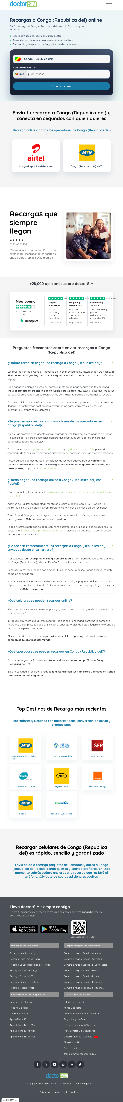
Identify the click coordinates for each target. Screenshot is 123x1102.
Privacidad (45, 1092)
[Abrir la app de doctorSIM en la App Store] (24, 929)
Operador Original (19, 1013)
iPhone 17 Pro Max (22, 1025)
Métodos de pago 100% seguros (81, 1025)
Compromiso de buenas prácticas (81, 1013)
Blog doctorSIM (72, 1042)
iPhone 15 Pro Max (22, 1036)
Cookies (74, 1092)
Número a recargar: (25, 67)
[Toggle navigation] (108, 4)
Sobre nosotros (72, 1048)
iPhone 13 (18, 1019)
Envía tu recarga (61, 86)
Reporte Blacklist (19, 1007)
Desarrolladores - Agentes (80, 1036)
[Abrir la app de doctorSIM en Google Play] (54, 929)
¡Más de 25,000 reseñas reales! (80, 1053)
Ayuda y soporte (72, 1007)
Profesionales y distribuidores (79, 1030)
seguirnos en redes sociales (46, 449)
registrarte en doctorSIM (80, 449)
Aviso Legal (60, 1092)
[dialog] (10, 1100)
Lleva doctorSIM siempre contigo (40, 906)
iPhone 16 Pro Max (22, 1030)
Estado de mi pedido (74, 1002)
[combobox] (20, 74)
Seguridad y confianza (75, 1019)
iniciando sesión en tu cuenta (57, 468)
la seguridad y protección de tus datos (43, 530)
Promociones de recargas (24, 953)
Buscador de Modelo (21, 1002)
